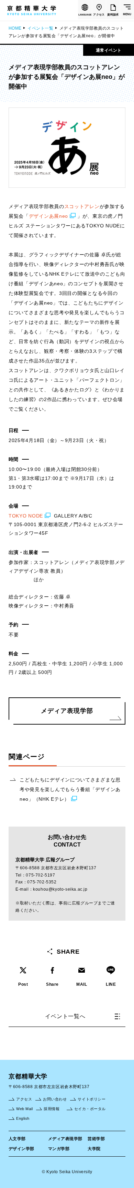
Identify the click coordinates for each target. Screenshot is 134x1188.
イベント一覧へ (65, 1016)
